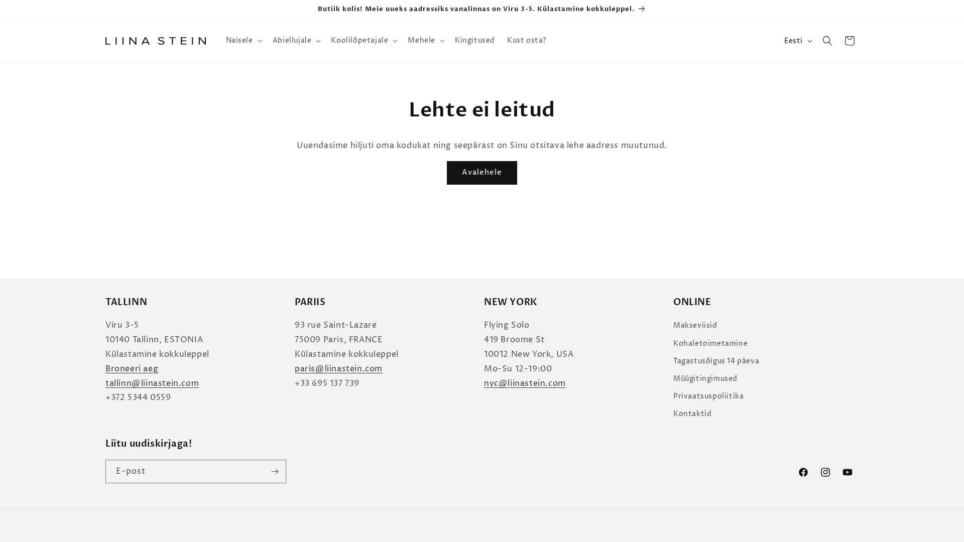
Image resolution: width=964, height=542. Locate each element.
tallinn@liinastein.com (152, 383)
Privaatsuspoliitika (708, 396)
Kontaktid (692, 414)
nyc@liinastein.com (525, 383)
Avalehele (482, 172)
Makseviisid (695, 325)
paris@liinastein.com (339, 368)
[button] (243, 40)
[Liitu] (275, 471)
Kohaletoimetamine (710, 343)
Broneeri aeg (131, 368)
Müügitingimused (705, 378)
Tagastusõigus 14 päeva (716, 361)
